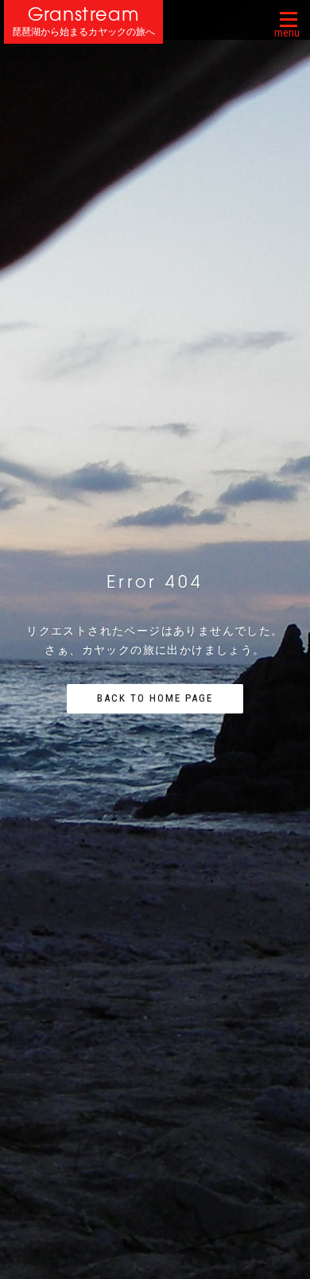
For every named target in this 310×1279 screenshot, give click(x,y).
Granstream (84, 14)
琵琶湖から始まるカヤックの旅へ (83, 32)
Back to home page (155, 698)
